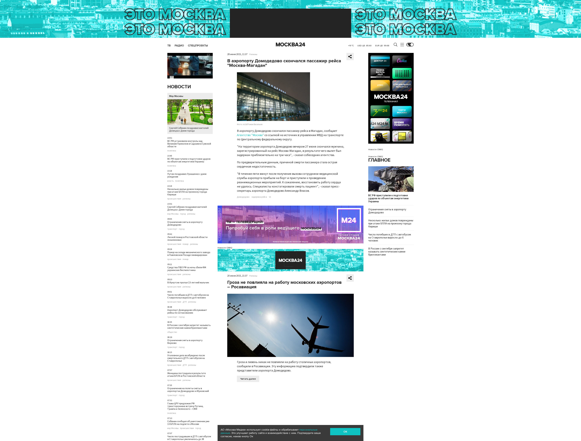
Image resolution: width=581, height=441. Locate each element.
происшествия (174, 199)
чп (270, 197)
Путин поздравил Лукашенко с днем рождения (186, 175)
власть (170, 181)
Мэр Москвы (176, 96)
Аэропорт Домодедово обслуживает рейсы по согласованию (187, 311)
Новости (179, 87)
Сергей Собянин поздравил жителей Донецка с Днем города (188, 129)
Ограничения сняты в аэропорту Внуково (184, 342)
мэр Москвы (173, 214)
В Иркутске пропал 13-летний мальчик (188, 282)
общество (172, 332)
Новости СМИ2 (225, 247)
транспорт (172, 229)
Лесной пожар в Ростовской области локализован (187, 239)
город (183, 214)
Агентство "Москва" (250, 135)
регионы (186, 199)
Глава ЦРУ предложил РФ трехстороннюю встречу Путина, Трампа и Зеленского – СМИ (185, 406)
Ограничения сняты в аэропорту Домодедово (184, 223)
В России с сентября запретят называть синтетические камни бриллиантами (189, 327)
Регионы (253, 54)
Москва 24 (290, 44)
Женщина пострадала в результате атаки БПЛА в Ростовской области (186, 375)
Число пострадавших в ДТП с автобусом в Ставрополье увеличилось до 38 (189, 438)
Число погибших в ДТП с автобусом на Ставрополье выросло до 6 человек (188, 296)
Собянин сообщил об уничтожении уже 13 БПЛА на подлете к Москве (188, 423)
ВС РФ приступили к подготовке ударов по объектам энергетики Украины (188, 160)
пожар (186, 244)
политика (171, 151)
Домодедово (243, 197)
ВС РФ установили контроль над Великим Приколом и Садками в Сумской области (189, 143)
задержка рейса (259, 197)
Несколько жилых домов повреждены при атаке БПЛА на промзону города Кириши (187, 191)
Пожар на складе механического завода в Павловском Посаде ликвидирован (188, 254)
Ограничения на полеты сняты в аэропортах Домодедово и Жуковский (188, 390)
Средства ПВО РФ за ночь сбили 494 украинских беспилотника (186, 269)
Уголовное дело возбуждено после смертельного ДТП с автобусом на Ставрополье (186, 358)
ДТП (185, 302)
